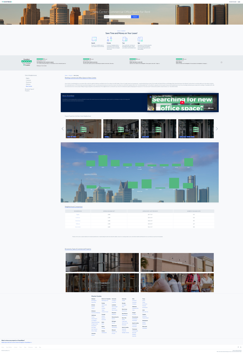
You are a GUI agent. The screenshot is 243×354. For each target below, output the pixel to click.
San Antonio (145, 307)
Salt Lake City (145, 311)
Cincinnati (134, 300)
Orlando (103, 308)
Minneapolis (114, 327)
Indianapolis (104, 332)
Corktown (28, 80)
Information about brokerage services (225, 351)
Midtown (28, 84)
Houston (144, 305)
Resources (30, 347)
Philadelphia (134, 318)
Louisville (114, 302)
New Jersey (124, 310)
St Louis (113, 333)
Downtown (28, 82)
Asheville (124, 329)
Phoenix (93, 306)
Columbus (134, 304)
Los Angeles (94, 320)
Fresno (92, 317)
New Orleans (114, 310)
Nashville (134, 336)
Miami (103, 306)
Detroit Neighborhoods (31, 75)
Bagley (27, 78)
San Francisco (94, 329)
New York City (125, 323)
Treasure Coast (105, 311)
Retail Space (177, 262)
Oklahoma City (135, 308)
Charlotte (124, 330)
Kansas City (114, 331)
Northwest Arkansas (95, 312)
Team (25, 347)
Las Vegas (124, 304)
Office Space (102, 262)
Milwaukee (144, 328)
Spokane (144, 323)
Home (66, 75)
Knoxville (134, 332)
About (3, 347)
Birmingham (93, 300)
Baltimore (114, 314)
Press (20, 347)
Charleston (134, 324)
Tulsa (133, 310)
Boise (103, 323)
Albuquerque (124, 315)
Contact (15, 347)
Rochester (124, 324)
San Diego (93, 327)
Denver (93, 335)
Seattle (143, 322)
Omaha (123, 300)
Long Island (124, 321)
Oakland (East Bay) (95, 322)
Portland (134, 314)
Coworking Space (177, 282)
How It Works (9, 347)
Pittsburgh (134, 320)
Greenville (134, 326)
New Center (78, 226)
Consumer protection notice (236, 351)
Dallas (143, 302)
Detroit (70, 75)
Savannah (104, 319)
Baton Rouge (114, 306)
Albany (123, 319)
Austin (143, 300)
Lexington (114, 300)
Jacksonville (104, 304)
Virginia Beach (145, 317)
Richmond (144, 316)
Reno (123, 306)
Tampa (103, 310)
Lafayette (114, 308)
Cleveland (134, 302)
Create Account (232, 1)
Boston (113, 318)
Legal (36, 347)
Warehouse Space (102, 282)
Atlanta (103, 316)
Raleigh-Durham (125, 332)
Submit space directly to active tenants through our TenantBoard (16, 342)
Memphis (134, 334)
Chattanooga (135, 330)
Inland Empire (94, 318)
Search (135, 16)
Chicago (103, 328)
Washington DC (105, 300)
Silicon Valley (94, 330)
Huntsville (93, 302)
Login (239, 1)
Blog (40, 347)
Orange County (94, 323)
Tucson (92, 308)
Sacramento (93, 325)
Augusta (103, 317)
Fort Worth (144, 304)
